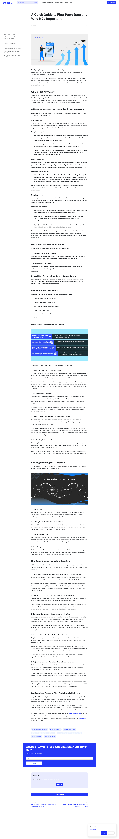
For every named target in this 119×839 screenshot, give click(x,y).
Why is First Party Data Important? (12, 41)
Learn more (93, 829)
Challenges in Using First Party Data (12, 48)
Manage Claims (59, 2)
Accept (103, 833)
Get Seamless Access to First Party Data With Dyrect (12, 56)
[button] (86, 25)
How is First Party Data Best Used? (12, 46)
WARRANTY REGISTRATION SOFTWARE (69, 733)
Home (66, 2)
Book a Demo (111, 2)
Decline (111, 833)
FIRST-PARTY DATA (69, 729)
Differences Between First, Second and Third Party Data (12, 37)
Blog (71, 2)
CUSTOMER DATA (55, 729)
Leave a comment (59, 794)
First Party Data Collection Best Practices (11, 51)
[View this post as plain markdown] (84, 25)
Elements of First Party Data (10, 43)
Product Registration (47, 2)
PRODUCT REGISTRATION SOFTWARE (43, 733)
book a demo (82, 718)
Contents (5, 31)
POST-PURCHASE (50, 736)
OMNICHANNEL (36, 736)
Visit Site (59, 784)
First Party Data (36, 11)
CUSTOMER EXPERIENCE (39, 729)
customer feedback (75, 713)
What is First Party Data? (9, 34)
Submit (34, 763)
